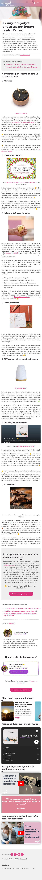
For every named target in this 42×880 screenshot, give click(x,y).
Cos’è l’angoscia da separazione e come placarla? (20, 611)
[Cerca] (34, 3)
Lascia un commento (20, 690)
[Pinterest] (22, 854)
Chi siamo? (23, 859)
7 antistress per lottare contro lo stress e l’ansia (21, 64)
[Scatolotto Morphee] (21, 96)
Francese (25, 868)
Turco (33, 868)
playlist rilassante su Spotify (26, 446)
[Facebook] (11, 854)
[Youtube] (18, 854)
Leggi (17, 717)
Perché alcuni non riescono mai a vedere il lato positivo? (23, 704)
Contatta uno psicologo (20, 594)
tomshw (11, 623)
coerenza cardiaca (9, 565)
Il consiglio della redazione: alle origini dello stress (22, 67)
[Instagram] (15, 854)
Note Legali (5, 865)
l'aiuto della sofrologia (21, 297)
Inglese (17, 868)
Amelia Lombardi (25, 55)
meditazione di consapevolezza (23, 122)
